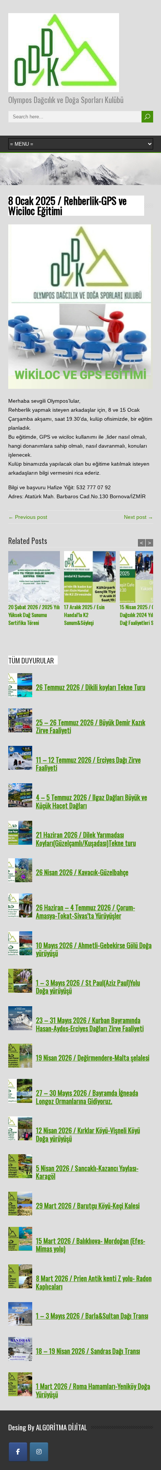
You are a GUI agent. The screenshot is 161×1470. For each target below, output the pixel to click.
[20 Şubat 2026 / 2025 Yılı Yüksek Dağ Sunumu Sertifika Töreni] (36, 577)
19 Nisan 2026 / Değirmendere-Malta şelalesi (92, 1057)
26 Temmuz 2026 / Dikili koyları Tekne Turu (90, 687)
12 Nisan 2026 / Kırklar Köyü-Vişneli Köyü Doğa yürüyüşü (88, 1134)
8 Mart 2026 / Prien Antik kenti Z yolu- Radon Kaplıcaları (94, 1282)
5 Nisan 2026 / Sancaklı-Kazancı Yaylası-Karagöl (87, 1172)
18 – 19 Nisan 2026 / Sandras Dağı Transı (88, 1351)
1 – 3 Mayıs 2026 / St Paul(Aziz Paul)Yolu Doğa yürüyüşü (88, 987)
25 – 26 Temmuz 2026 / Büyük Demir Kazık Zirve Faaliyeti (90, 726)
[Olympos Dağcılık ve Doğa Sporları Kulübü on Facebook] (18, 1451)
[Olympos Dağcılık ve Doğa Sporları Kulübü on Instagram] (39, 1451)
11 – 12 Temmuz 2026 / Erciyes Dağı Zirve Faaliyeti (88, 764)
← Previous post (27, 517)
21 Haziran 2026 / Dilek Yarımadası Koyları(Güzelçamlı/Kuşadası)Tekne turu (86, 839)
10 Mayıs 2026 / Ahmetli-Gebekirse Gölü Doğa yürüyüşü (94, 949)
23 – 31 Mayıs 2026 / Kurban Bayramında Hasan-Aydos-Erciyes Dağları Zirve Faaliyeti (90, 1024)
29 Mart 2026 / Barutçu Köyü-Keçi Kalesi (88, 1205)
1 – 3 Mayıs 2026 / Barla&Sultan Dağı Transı (92, 1316)
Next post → (138, 517)
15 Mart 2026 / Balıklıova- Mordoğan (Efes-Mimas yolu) (90, 1245)
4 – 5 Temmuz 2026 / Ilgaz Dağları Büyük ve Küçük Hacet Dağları (91, 801)
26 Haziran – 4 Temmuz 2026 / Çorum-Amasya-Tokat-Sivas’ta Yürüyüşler (85, 911)
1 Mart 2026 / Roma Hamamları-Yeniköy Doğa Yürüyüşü (93, 1390)
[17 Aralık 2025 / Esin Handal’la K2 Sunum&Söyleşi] (92, 577)
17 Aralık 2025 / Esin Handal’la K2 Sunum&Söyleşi (84, 614)
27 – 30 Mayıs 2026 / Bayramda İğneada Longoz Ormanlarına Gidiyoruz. (87, 1097)
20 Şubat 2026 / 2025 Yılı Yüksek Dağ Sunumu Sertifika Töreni (34, 614)
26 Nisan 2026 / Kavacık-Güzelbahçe (82, 872)
